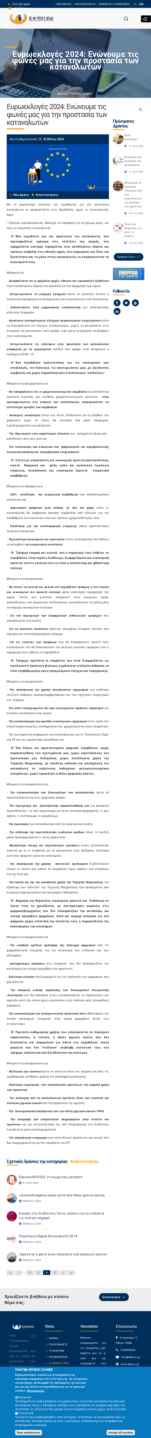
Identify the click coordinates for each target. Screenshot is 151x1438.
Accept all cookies (120, 1432)
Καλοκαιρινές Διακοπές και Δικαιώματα (133, 161)
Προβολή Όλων (126, 257)
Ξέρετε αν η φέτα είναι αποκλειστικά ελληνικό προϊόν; (63, 1254)
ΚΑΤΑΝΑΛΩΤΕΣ (58, 1356)
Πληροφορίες (36, 1390)
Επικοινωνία (111, 1297)
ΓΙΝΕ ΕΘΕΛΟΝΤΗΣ (85, 4)
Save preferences (28, 1432)
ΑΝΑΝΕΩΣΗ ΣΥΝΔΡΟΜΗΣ (114, 4)
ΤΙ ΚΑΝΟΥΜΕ (56, 1350)
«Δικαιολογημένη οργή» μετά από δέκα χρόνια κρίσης (62, 1195)
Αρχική (62, 93)
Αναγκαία (24, 1397)
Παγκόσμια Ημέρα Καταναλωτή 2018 (48, 1236)
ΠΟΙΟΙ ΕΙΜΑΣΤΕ (58, 1344)
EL (135, 4)
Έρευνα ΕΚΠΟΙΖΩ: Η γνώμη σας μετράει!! (51, 1177)
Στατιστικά (25, 1413)
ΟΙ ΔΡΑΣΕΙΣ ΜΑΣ (82, 93)
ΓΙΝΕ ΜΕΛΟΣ (63, 4)
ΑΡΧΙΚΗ (53, 1338)
